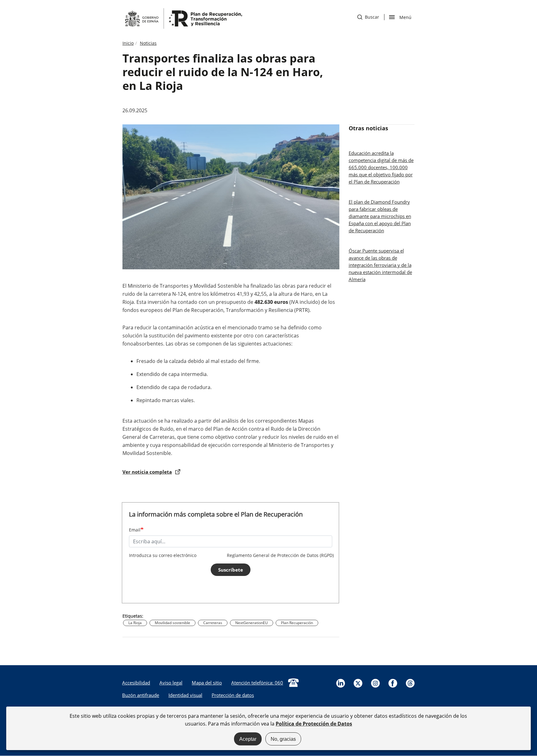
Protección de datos (233, 695)
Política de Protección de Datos (314, 723)
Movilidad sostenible (172, 622)
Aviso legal (170, 682)
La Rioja (135, 622)
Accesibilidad (136, 682)
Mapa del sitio (207, 682)
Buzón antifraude (140, 695)
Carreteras (212, 622)
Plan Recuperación (297, 622)
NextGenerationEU (251, 622)
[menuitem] (136, 682)
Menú (405, 16)
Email (134, 530)
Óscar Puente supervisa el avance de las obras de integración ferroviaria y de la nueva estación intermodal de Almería (380, 265)
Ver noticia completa (147, 472)
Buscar (368, 17)
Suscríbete (230, 570)
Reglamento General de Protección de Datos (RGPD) (280, 555)
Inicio (128, 43)
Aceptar (247, 738)
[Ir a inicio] (183, 18)
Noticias (148, 43)
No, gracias (283, 738)
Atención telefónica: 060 (257, 682)
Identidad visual (185, 695)
